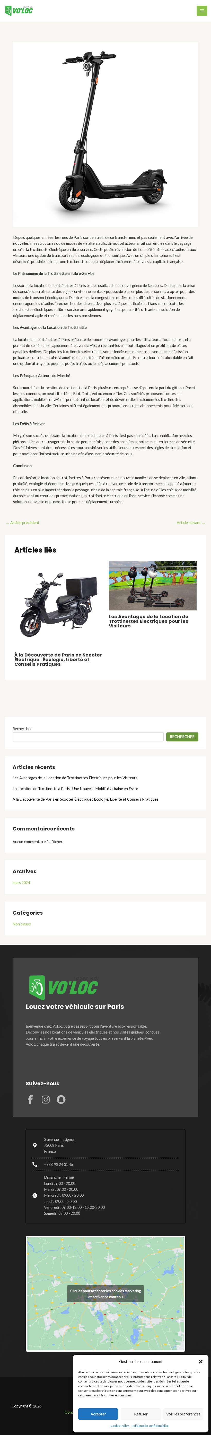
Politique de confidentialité (150, 1426)
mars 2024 (21, 882)
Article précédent (22, 522)
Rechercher (22, 729)
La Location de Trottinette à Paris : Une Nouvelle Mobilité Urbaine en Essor (75, 788)
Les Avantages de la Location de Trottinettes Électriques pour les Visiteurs (148, 621)
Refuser (141, 1414)
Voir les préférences (183, 1414)
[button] (200, 1361)
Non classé (22, 924)
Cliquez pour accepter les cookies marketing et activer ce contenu (105, 1294)
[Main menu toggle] (202, 11)
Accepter (98, 1414)
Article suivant (191, 522)
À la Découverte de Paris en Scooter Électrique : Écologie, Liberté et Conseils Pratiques (58, 659)
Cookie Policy (119, 1426)
